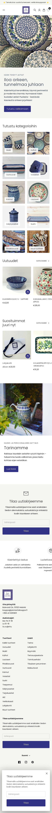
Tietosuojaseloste (35, 655)
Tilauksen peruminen (37, 663)
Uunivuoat (7, 668)
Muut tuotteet (9, 710)
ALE (4, 697)
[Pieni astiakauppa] (26, 10)
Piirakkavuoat (8, 663)
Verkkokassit (8, 701)
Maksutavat (33, 668)
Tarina (30, 643)
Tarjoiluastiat (8, 693)
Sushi (5, 680)
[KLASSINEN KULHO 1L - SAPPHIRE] (17, 281)
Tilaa (26, 802)
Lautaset (6, 659)
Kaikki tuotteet (9, 643)
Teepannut (7, 684)
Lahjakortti (7, 363)
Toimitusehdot (34, 659)
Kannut (6, 672)
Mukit (5, 651)
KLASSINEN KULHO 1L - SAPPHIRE (15, 299)
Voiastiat (6, 676)
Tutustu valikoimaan (17, 108)
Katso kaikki (41, 261)
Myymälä (32, 651)
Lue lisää (11, 468)
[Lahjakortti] (17, 345)
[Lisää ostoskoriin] (27, 292)
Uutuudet (7, 647)
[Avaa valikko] (4, 10)
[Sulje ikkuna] (46, 773)
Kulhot (5, 655)
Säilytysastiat (8, 689)
